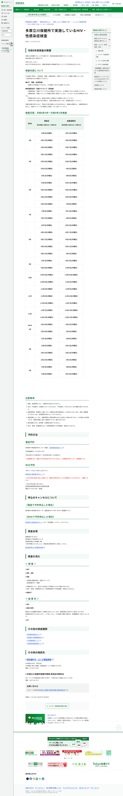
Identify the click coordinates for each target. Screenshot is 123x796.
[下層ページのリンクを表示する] (109, 40)
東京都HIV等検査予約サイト (34, 474)
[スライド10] (69, 758)
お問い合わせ (29, 788)
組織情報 (66, 5)
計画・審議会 (95, 5)
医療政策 (36, 9)
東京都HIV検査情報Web (34, 637)
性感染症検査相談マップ (34, 643)
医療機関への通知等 (70, 15)
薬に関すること (99, 15)
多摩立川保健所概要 (85, 15)
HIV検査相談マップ (33, 640)
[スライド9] (68, 758)
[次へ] (108, 758)
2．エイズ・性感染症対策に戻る (57, 706)
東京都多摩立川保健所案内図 (34, 547)
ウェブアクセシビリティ (70, 788)
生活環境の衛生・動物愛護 (79, 9)
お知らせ (105, 5)
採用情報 (75, 5)
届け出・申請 (84, 5)
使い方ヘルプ (83, 788)
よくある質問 (56, 15)
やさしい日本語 (104, 2)
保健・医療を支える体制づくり (102, 9)
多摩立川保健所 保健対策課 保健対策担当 (52, 690)
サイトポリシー (40, 788)
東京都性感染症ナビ (55, 448)
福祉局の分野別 (55, 5)
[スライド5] (66, 758)
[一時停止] (71, 758)
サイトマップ (95, 788)
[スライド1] (64, 758)
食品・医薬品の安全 (60, 9)
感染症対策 (46, 9)
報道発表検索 (5, 40)
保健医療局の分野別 (43, 5)
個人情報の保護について (54, 788)
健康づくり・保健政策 (22, 9)
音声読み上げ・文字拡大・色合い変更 (87, 2)
